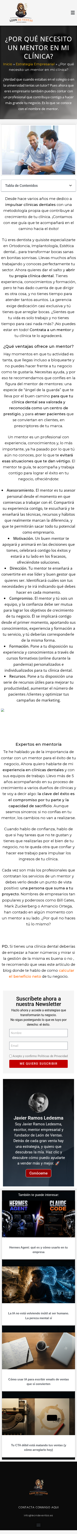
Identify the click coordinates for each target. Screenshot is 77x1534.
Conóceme (38, 1173)
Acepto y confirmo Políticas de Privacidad (40, 1056)
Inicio (7, 64)
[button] (58, 13)
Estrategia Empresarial (35, 64)
